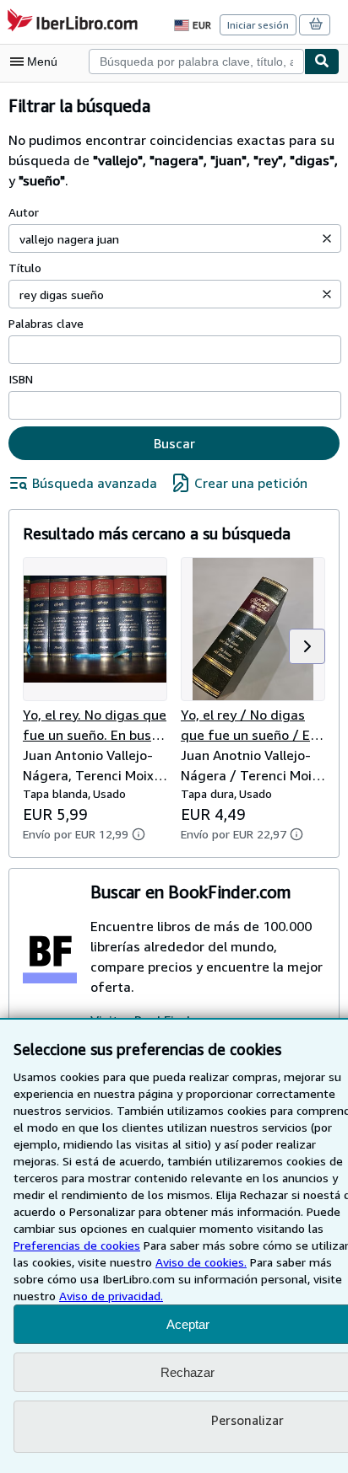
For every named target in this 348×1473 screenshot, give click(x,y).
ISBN (20, 379)
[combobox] (196, 61)
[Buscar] (322, 61)
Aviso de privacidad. (111, 1295)
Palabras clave (46, 323)
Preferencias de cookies (77, 1245)
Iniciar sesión (258, 25)
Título (24, 267)
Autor (23, 212)
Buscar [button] (174, 443)
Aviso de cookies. (201, 1262)
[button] (326, 238)
